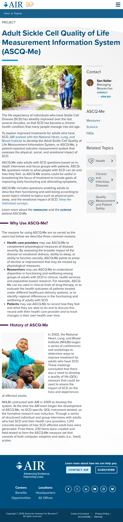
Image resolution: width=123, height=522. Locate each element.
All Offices (45, 498)
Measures (93, 121)
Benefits (21, 493)
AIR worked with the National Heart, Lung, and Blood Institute (38, 139)
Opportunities (21, 498)
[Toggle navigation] (118, 4)
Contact (102, 92)
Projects (18, 13)
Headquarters (45, 493)
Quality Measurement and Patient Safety (105, 202)
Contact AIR (78, 470)
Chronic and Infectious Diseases (102, 179)
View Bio (105, 96)
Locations (46, 488)
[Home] (19, 4)
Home (7, 13)
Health (100, 161)
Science (92, 127)
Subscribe (106, 470)
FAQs (90, 133)
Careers (21, 488)
